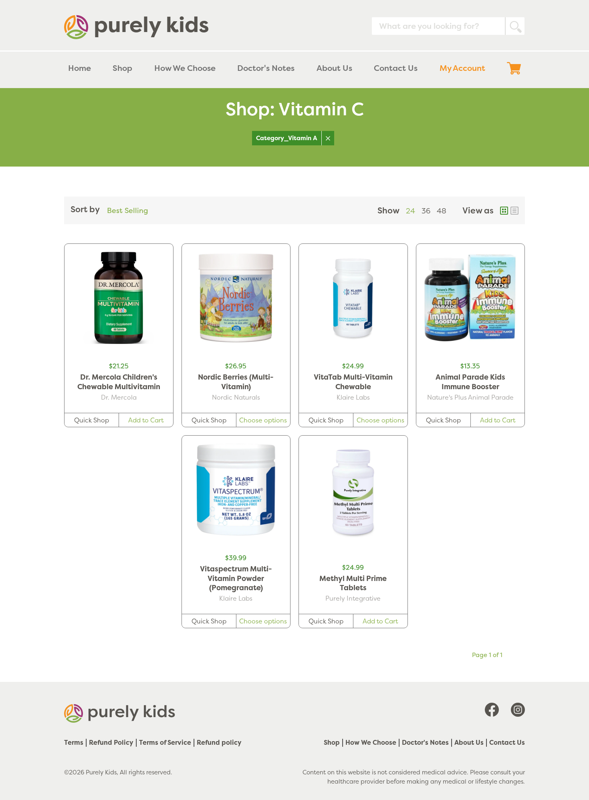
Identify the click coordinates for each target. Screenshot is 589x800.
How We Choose (370, 742)
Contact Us (507, 742)
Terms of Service (165, 742)
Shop (332, 742)
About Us (469, 742)
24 (410, 211)
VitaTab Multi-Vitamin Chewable (353, 382)
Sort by (85, 209)
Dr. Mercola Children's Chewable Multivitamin (118, 382)
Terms (73, 742)
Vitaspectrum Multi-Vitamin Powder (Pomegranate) (236, 578)
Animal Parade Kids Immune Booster (470, 382)
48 (441, 211)
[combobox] (448, 26)
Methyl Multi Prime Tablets (353, 583)
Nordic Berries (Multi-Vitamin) (236, 382)
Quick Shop (91, 420)
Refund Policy (111, 742)
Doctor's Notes (425, 742)
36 (426, 211)
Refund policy (219, 742)
